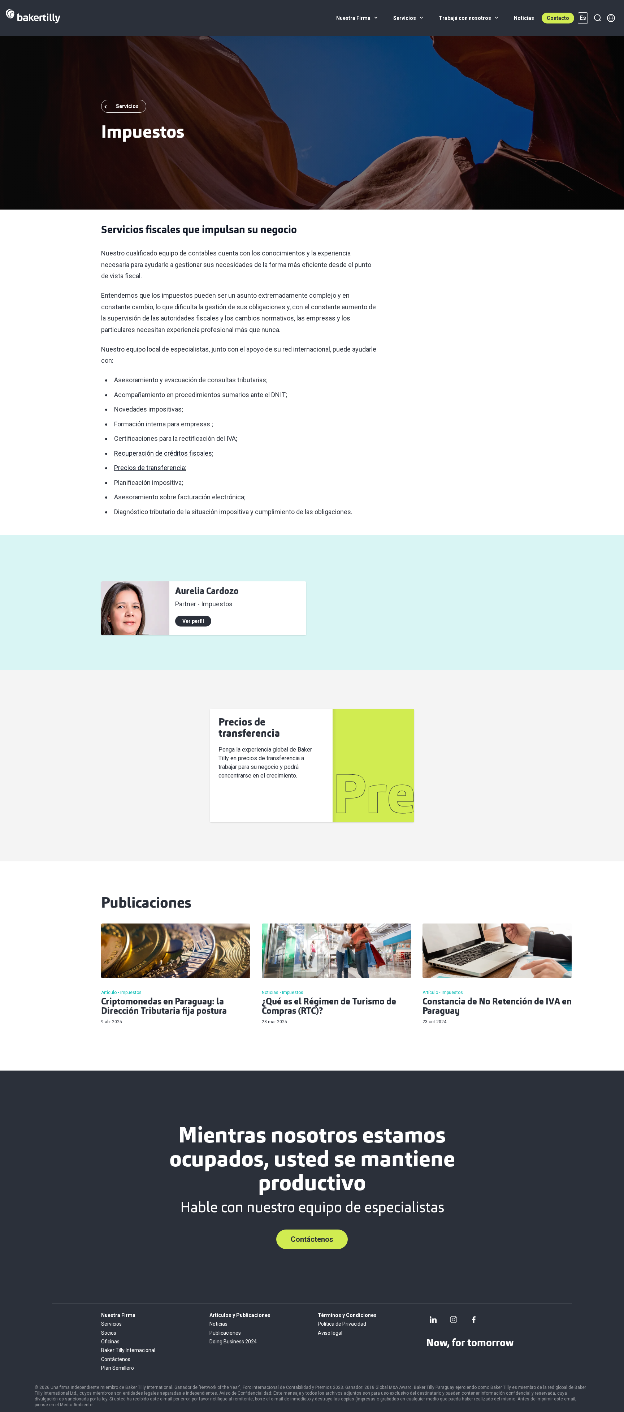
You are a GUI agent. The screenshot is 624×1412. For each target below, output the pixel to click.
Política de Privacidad (342, 1324)
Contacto (558, 18)
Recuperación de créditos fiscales (163, 453)
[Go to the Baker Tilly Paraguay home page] (33, 18)
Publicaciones (225, 1333)
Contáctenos (312, 1239)
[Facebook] (474, 1319)
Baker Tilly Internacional (128, 1350)
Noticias (218, 1324)
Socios (108, 1333)
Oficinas (110, 1341)
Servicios (111, 1324)
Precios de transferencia (149, 468)
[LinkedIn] (433, 1319)
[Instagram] (453, 1319)
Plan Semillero (117, 1368)
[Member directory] (611, 18)
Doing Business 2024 (233, 1341)
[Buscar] (597, 18)
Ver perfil (193, 621)
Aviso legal (330, 1333)
